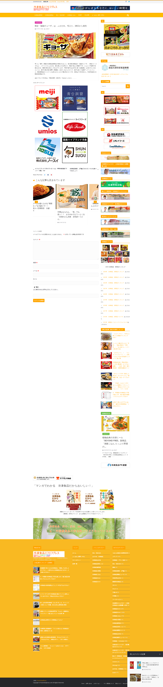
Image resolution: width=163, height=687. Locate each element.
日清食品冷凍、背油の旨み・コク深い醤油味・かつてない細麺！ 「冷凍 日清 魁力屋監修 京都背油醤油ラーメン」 (115, 366)
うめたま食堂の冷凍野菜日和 (120, 553)
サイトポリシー (77, 560)
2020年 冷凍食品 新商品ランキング (113, 294)
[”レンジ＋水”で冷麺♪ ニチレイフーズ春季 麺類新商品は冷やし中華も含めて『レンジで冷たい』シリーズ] (92, 185)
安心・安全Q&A (60, 15)
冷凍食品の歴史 (96, 571)
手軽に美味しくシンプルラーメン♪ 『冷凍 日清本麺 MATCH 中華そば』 (150, 664)
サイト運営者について (109, 683)
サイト (35, 279)
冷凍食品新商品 (49, 15)
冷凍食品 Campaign (118, 641)
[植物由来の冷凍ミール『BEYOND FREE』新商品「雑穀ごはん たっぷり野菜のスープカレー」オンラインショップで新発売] (115, 417)
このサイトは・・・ (97, 683)
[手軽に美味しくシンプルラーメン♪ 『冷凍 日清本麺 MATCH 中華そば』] (135, 662)
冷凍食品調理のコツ (117, 630)
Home (83, 683)
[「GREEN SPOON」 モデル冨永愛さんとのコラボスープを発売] (59, 185)
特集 (113, 567)
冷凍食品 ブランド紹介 (119, 560)
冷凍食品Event (96, 581)
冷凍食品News (38, 15)
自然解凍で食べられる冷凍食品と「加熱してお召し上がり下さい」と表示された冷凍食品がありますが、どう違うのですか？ (54, 570)
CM (113, 585)
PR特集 (114, 596)
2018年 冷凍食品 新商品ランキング (113, 305)
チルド (114, 589)
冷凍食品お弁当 (96, 560)
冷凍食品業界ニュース (118, 637)
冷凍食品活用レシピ (97, 564)
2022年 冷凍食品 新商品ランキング (113, 283)
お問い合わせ (89, 683)
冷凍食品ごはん (71, 15)
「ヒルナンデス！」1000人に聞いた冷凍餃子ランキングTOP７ (121, 335)
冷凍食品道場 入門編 (118, 571)
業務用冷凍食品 (116, 581)
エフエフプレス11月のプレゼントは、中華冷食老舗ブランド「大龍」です (51, 169)
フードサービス (116, 599)
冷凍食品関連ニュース (118, 574)
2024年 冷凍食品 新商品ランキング (113, 271)
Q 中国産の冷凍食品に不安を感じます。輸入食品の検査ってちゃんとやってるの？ (121, 394)
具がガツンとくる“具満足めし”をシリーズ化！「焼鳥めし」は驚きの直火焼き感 (150, 677)
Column (87, 15)
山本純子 (47, 29)
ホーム (74, 553)
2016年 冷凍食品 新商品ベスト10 (113, 316)
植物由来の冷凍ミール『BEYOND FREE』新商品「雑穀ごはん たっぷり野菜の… (115, 442)
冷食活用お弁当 (116, 578)
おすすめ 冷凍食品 (97, 556)
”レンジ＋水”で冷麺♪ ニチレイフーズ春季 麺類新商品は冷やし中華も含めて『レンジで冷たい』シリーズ (92, 206)
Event (80, 15)
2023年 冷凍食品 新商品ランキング (113, 277)
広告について (118, 683)
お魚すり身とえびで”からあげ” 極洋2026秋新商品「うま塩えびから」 (121, 404)
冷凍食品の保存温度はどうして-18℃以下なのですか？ (54, 585)
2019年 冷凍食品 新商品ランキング (113, 300)
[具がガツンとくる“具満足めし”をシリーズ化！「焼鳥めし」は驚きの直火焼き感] (135, 675)
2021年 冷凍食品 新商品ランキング (113, 288)
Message (114, 665)
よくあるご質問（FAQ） (98, 15)
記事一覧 (75, 564)
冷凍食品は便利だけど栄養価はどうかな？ (51, 620)
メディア (114, 556)
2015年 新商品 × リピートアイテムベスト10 (115, 322)
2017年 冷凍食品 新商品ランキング (113, 311)
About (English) (126, 683)
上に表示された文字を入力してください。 (46, 289)
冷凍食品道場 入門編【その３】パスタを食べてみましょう (83, 169)
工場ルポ (114, 592)
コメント (36, 239)
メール (36, 271)
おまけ (114, 672)
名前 (35, 262)
